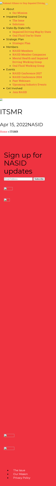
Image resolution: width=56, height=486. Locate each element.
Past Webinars (21, 80)
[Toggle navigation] (46, 4)
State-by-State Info (18, 28)
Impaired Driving (16, 16)
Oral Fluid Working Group (28, 65)
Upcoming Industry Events (29, 84)
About (10, 9)
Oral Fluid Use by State (26, 35)
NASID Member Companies (29, 54)
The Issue (18, 20)
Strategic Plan (15, 39)
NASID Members (22, 50)
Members (12, 47)
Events (10, 69)
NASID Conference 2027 (27, 73)
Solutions (18, 24)
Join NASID (19, 92)
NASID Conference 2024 (27, 77)
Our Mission (19, 12)
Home (3, 131)
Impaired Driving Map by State (31, 31)
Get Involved (14, 88)
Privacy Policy (21, 477)
